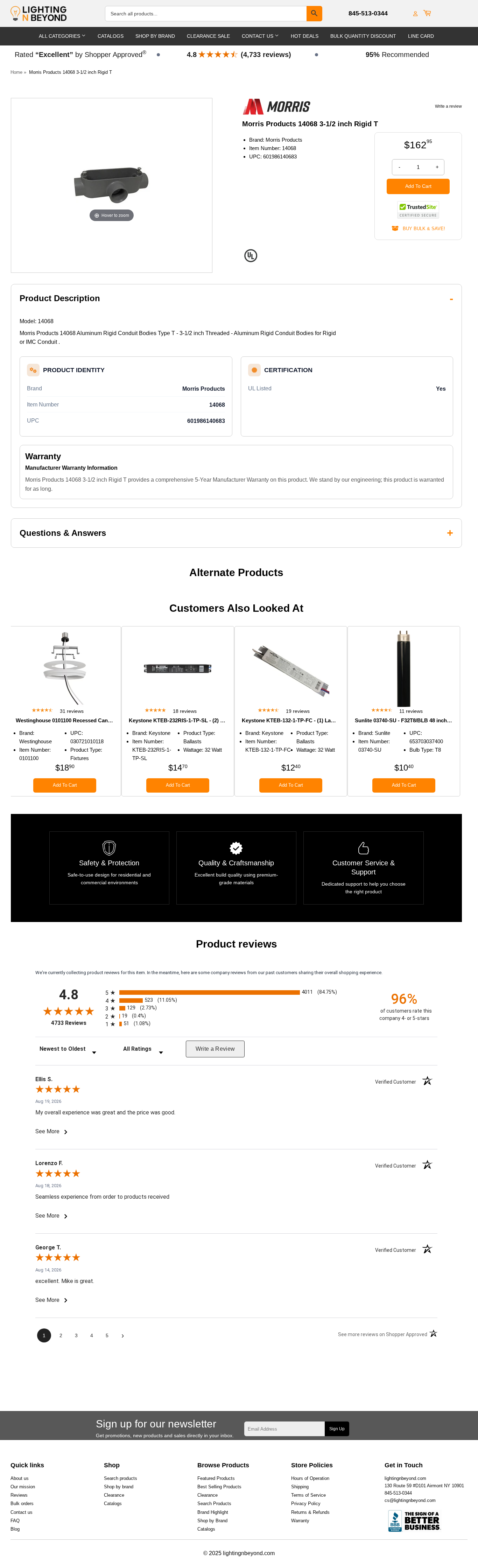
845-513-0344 (368, 13)
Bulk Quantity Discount (363, 36)
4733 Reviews (76, 1023)
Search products (120, 1478)
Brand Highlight (212, 1512)
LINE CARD (421, 36)
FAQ (15, 1520)
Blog (15, 1529)
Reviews (19, 1495)
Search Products (214, 1503)
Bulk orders (22, 1503)
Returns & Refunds (310, 1512)
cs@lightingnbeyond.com (410, 1500)
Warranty (300, 1520)
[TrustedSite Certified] (418, 210)
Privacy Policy (306, 1503)
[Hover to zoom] (111, 184)
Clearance (114, 1495)
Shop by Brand (212, 1520)
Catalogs (111, 36)
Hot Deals (304, 36)
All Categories (60, 36)
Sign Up (337, 1428)
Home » (18, 72)
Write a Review (215, 1049)
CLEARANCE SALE (208, 36)
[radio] (236, 992)
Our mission (22, 1486)
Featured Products (216, 1478)
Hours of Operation (310, 1478)
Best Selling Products (219, 1486)
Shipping (300, 1486)
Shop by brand (118, 1486)
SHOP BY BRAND (155, 36)
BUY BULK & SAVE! (422, 228)
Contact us (21, 1512)
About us (19, 1478)
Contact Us (258, 36)
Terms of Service (308, 1495)
